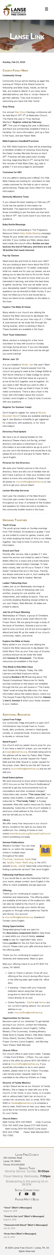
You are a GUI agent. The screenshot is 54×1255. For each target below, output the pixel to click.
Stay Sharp (20, 112)
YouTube (7, 859)
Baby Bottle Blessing (30, 233)
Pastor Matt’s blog (24, 862)
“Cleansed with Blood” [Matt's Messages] (25, 1225)
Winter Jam (27, 364)
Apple (28, 859)
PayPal (30, 1002)
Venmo (42, 1002)
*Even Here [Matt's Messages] (19, 1233)
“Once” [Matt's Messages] (17, 1207)
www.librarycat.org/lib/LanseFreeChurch (30, 833)
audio (14, 866)
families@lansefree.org (22, 1103)
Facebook (19, 859)
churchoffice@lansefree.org (30, 481)
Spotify (10, 862)
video (20, 866)
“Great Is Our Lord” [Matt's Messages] (23, 1216)
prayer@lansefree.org (16, 752)
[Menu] (46, 9)
